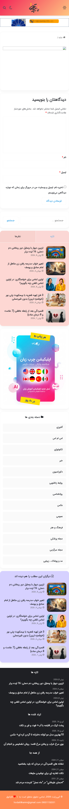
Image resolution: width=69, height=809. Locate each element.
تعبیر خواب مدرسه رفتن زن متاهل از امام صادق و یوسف (25, 265)
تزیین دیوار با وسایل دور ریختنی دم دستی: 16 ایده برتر (25, 250)
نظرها (18, 236)
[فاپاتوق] (34, 7)
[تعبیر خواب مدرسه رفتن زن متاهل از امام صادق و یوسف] (55, 268)
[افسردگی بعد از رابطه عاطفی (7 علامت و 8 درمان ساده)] (55, 315)
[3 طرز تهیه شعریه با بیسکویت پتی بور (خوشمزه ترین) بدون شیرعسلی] (55, 300)
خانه (61, 37)
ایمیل (62, 172)
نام (64, 157)
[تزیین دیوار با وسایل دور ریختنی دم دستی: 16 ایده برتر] (55, 252)
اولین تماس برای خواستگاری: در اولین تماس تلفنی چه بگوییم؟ (24, 281)
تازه (52, 236)
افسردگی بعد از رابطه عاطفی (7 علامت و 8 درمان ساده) (23, 313)
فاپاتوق (9, 797)
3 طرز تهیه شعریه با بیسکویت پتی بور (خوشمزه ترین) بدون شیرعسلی (24, 297)
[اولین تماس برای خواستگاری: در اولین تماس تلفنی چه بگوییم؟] (55, 284)
